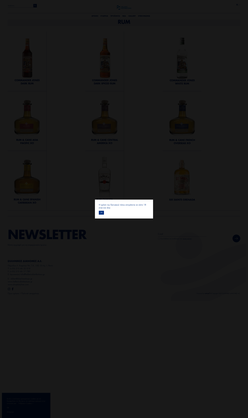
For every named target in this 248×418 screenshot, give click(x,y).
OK (101, 212)
